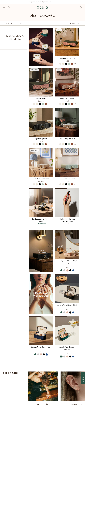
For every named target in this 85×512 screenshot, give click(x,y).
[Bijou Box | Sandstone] (41, 162)
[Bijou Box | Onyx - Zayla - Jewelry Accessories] (41, 251)
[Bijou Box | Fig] (41, 82)
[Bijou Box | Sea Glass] (67, 162)
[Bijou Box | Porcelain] (67, 122)
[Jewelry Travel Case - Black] (67, 288)
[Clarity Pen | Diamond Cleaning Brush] (67, 202)
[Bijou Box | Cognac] (67, 82)
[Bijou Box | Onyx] (41, 122)
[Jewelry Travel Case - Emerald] (67, 330)
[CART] (80, 7)
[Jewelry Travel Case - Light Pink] (67, 244)
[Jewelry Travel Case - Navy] (41, 330)
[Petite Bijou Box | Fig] (67, 42)
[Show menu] (4, 7)
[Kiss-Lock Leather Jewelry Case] (41, 202)
